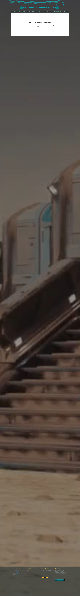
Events (28, 572)
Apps (27, 578)
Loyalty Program (29, 579)
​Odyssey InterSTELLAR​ (39, 8)
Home (28, 570)
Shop (28, 576)
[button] (56, 4)
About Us (28, 581)
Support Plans (29, 574)
